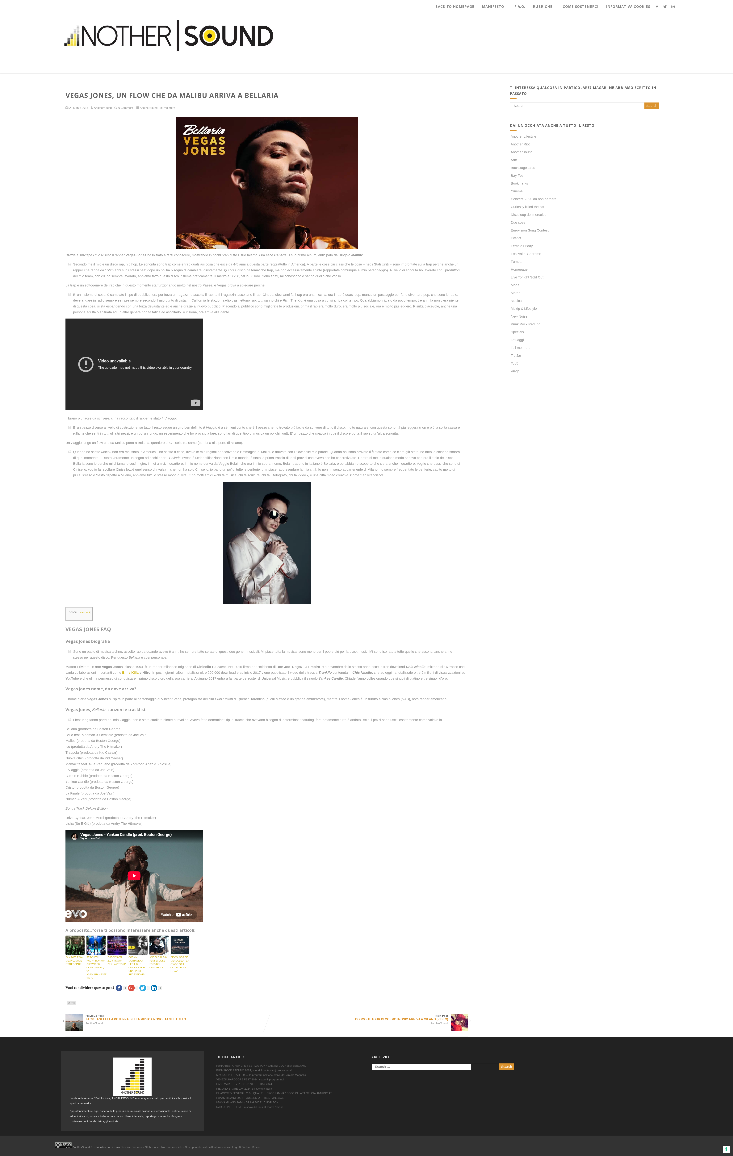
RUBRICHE (542, 6)
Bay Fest (517, 175)
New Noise (519, 316)
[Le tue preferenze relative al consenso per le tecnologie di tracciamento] (726, 1149)
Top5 (514, 363)
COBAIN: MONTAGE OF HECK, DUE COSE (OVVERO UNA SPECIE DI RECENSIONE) (137, 966)
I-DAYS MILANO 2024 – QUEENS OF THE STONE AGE (250, 1097)
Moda (515, 285)
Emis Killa (130, 672)
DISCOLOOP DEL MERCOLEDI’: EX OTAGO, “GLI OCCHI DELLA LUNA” (179, 964)
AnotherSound (148, 107)
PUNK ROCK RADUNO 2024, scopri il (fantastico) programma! (254, 1070)
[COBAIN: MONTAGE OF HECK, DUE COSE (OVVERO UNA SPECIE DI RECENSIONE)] (138, 945)
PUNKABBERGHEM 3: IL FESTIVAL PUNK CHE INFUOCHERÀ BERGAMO (261, 1065)
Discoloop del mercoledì (529, 215)
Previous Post (136, 1017)
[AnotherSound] (198, 71)
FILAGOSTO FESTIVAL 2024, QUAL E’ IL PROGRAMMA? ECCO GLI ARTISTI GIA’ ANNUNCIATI (274, 1093)
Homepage (519, 269)
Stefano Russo (251, 1147)
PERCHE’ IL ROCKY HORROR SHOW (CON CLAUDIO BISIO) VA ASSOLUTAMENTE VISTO (96, 967)
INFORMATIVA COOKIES (628, 6)
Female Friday (522, 246)
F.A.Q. (519, 6)
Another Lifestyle (523, 136)
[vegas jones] (266, 183)
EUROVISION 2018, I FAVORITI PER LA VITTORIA (116, 961)
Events (516, 238)
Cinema (517, 191)
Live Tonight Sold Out (527, 277)
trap (73, 1002)
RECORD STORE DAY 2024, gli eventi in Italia (244, 1088)
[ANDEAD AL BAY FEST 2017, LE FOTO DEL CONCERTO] (159, 945)
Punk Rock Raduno (525, 324)
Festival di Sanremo (526, 254)
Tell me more (167, 107)
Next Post (401, 1017)
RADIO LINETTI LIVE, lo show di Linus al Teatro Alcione (249, 1106)
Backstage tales (523, 168)
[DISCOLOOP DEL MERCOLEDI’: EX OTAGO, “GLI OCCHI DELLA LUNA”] (180, 945)
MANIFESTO (493, 6)
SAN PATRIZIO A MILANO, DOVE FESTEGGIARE (73, 961)
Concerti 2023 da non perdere (533, 199)
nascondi (84, 612)
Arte (514, 160)
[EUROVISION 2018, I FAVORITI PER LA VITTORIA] (117, 945)
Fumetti (516, 262)
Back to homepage (454, 6)
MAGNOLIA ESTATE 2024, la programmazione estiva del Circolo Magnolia (261, 1074)
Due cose (518, 222)
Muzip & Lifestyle (524, 309)
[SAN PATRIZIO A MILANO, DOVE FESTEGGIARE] (75, 945)
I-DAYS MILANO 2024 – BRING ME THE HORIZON (247, 1102)
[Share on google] (132, 987)
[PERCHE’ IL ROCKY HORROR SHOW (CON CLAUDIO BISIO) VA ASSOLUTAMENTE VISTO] (96, 945)
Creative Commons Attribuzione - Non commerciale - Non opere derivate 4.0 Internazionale (176, 1147)
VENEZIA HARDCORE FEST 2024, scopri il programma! (250, 1079)
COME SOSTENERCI (580, 6)
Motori (515, 293)
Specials (517, 332)
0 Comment (125, 107)
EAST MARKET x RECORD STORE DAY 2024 (244, 1084)
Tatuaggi (517, 340)
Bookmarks (519, 183)
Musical (516, 301)
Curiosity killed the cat (527, 207)
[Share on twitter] (143, 987)
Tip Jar (516, 355)
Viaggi (515, 371)
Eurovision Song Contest (530, 230)
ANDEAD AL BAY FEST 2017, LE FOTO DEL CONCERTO (158, 962)
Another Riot (520, 144)
